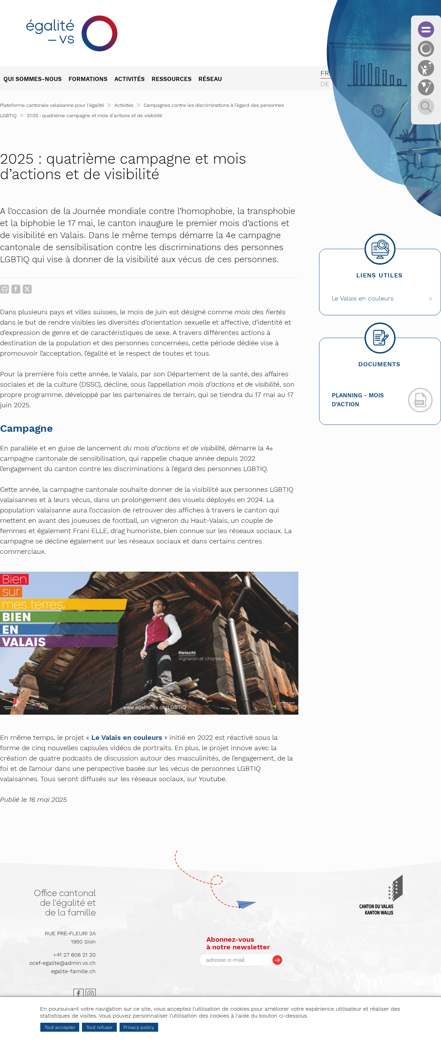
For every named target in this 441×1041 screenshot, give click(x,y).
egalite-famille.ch (73, 971)
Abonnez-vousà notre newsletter (238, 943)
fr (324, 73)
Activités (123, 105)
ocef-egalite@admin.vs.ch (62, 963)
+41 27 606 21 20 (74, 954)
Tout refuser (99, 1027)
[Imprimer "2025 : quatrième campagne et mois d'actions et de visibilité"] (4, 289)
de (324, 84)
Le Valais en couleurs (126, 737)
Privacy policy (138, 1027)
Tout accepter (59, 1027)
